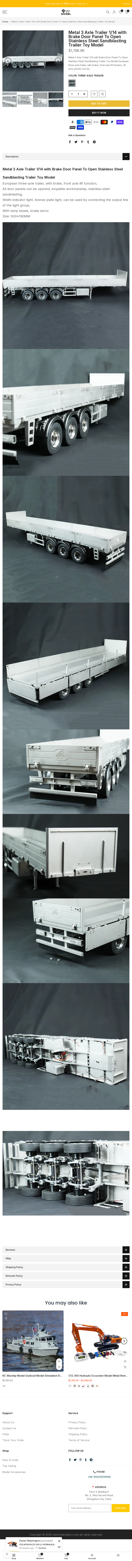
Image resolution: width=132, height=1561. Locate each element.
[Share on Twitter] (76, 141)
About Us (8, 1422)
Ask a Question (76, 135)
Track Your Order (13, 1440)
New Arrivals (10, 1460)
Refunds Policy (77, 1428)
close (7, 4)
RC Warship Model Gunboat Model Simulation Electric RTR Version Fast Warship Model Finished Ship (63, 1375)
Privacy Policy (77, 1422)
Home (5, 22)
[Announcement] (66, 4)
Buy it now (99, 112)
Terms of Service (79, 1440)
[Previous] (8, 61)
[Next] (58, 61)
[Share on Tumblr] (88, 141)
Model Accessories (14, 1472)
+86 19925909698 (99, 1476)
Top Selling (9, 1466)
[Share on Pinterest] (82, 141)
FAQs (5, 1434)
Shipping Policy (77, 1434)
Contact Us (9, 1428)
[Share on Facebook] (69, 141)
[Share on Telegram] (94, 141)
